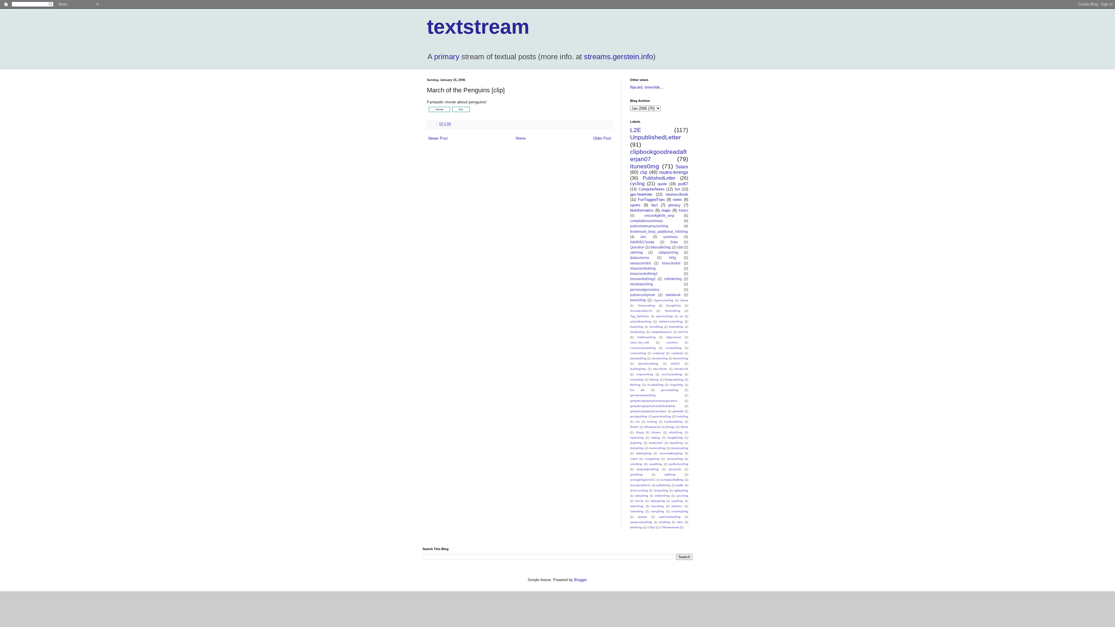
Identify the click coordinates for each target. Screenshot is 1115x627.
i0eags (670, 426)
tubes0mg (636, 511)
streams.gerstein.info (618, 56)
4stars (683, 210)
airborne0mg (664, 316)
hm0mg (652, 421)
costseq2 (658, 353)
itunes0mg (644, 166)
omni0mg (636, 464)
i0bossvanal (652, 426)
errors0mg (636, 379)
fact (654, 205)
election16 (681, 368)
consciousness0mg (643, 347)
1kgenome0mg (663, 300)
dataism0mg (638, 358)
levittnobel (656, 442)
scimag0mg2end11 (642, 479)
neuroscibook (677, 194)
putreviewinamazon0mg (649, 226)
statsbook (673, 295)
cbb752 (683, 332)
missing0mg (644, 453)
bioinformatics (642, 210)
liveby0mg (636, 448)
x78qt (651, 527)
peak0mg (656, 464)
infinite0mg (673, 279)
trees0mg (657, 506)
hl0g (672, 258)
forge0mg (676, 384)
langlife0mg (675, 437)
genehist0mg (669, 390)
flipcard (636, 87)
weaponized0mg (641, 522)
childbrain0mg (646, 337)
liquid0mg (676, 442)
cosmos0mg (638, 353)
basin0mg (636, 326)
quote (662, 184)
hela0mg (682, 416)
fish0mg (635, 384)
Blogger (580, 580)
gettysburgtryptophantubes (648, 411)
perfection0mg (678, 464)
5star (674, 242)
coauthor (672, 342)
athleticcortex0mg (671, 321)
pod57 (683, 184)
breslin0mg (637, 332)
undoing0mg (679, 511)
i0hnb (684, 426)
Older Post (602, 138)
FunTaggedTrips (651, 199)
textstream (478, 26)
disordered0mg (648, 363)
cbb (680, 247)
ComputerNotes (652, 189)
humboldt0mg (673, 421)
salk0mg (669, 474)
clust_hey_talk (639, 342)
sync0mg (682, 495)
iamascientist (640, 263)
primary (446, 56)
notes (677, 199)
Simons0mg (672, 310)
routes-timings (673, 172)
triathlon (677, 506)
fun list (637, 390)
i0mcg (640, 432)
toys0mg (677, 500)
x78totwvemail (669, 527)
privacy (674, 205)
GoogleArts (673, 305)
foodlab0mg (655, 384)
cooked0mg (673, 347)
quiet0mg (636, 474)
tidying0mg (657, 500)
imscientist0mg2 (643, 279)
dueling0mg (638, 368)
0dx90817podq (642, 242)
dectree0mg (660, 358)
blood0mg (656, 326)
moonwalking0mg (671, 453)
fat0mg (654, 379)
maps (666, 210)
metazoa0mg (679, 448)
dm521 (675, 363)
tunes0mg (638, 300)
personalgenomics (644, 289)
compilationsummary (646, 221)
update (642, 516)
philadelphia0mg (648, 469)
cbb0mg (636, 252)
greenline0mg (662, 416)
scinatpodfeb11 (640, 485)
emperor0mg (644, 374)
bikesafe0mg (660, 247)
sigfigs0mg (681, 490)
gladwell (677, 411)
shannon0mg (639, 490)
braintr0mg (676, 326)
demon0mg (680, 358)
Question (637, 247)
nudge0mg (652, 458)
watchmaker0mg (670, 516)
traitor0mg (636, 506)
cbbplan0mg (668, 252)
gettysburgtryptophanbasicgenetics (653, 400)
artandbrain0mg (640, 321)
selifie (680, 485)
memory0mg (657, 448)
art (681, 316)
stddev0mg (662, 495)
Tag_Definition (639, 316)
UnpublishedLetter (655, 137)
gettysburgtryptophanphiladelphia (652, 406)
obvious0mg (675, 458)
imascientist (671, 263)
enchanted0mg (672, 374)
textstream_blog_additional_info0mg (659, 231)
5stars (682, 166)
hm (638, 421)
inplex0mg (637, 437)
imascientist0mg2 (644, 273)
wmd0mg (636, 527)
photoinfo (675, 469)
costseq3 (677, 353)
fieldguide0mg (674, 379)
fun (677, 189)
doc (643, 237)
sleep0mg (641, 495)
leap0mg (636, 442)
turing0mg (657, 511)
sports (635, 205)
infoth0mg (675, 432)
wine (680, 522)
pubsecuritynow (642, 295)
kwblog (655, 437)
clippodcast (673, 337)
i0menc (656, 432)
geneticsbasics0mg (643, 395)
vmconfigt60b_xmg (659, 215)
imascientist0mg (643, 268)
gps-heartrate (641, 194)
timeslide (652, 87)
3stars (684, 300)
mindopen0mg (641, 284)
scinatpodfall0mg (672, 479)
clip (643, 172)
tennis (639, 500)
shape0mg (661, 490)
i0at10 (634, 426)
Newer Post (438, 138)
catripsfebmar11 (661, 332)
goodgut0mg (638, 416)
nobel (634, 458)
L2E (635, 130)
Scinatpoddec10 (641, 310)
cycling (637, 183)
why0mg (664, 522)
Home (521, 138)
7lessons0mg (646, 305)
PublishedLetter (659, 178)
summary (670, 237)
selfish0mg (663, 485)
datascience (639, 258)
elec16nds (660, 368)
